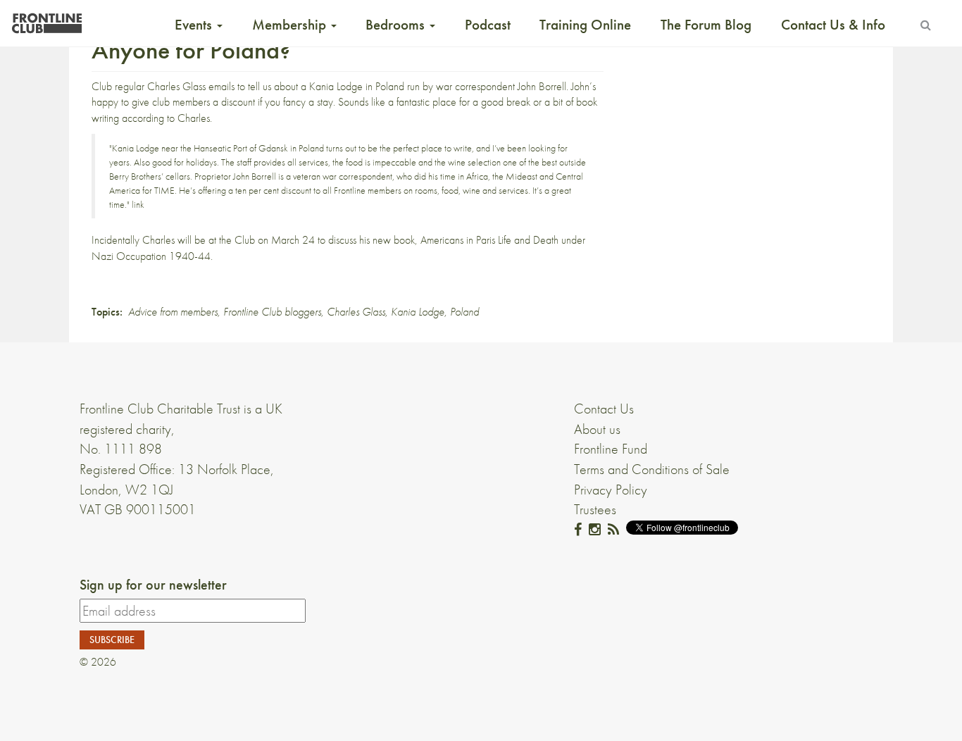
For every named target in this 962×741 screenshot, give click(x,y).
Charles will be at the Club (198, 239)
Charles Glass (356, 311)
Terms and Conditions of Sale (652, 469)
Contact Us (604, 408)
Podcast (488, 24)
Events (195, 24)
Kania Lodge (336, 86)
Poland (464, 311)
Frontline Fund (610, 449)
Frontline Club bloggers (272, 311)
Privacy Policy (610, 489)
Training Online (585, 24)
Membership (291, 24)
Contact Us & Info (833, 24)
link (138, 204)
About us (597, 429)
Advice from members (173, 311)
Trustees (595, 509)
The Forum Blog (706, 24)
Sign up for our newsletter (153, 584)
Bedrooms (397, 24)
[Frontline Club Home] (46, 19)
